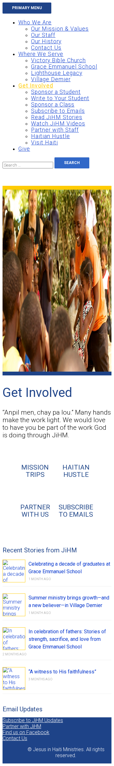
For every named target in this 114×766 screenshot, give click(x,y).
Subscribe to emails (76, 510)
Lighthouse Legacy (56, 73)
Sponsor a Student (56, 92)
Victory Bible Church (58, 60)
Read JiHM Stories (56, 117)
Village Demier (51, 79)
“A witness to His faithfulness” (62, 672)
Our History (46, 41)
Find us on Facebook (26, 732)
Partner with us (35, 510)
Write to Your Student (60, 98)
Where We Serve (40, 54)
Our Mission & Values (60, 29)
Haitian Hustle (50, 136)
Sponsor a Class (52, 104)
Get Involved (35, 85)
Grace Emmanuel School (64, 67)
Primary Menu (27, 8)
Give (24, 149)
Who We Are (35, 22)
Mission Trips (35, 470)
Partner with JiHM (22, 726)
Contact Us (46, 48)
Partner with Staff (55, 130)
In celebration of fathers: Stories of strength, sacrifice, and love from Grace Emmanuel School (67, 639)
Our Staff (43, 35)
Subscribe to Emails (58, 111)
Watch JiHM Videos (58, 123)
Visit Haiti (44, 142)
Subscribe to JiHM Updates (33, 720)
